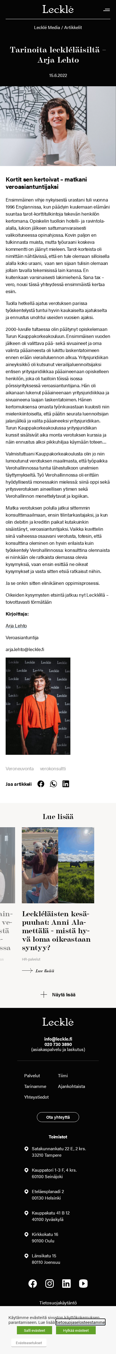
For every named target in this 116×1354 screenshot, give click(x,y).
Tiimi (63, 1075)
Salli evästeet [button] (34, 1330)
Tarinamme (35, 1086)
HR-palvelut (31, 959)
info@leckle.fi (58, 1039)
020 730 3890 (58, 1044)
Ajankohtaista (71, 1086)
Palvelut (32, 1075)
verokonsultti (53, 768)
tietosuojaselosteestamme (80, 1322)
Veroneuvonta (20, 768)
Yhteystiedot (36, 1097)
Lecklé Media (47, 27)
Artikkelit (73, 27)
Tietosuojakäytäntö (58, 1302)
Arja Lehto (16, 625)
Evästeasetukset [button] (29, 1342)
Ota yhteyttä (58, 1117)
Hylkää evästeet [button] (76, 1330)
